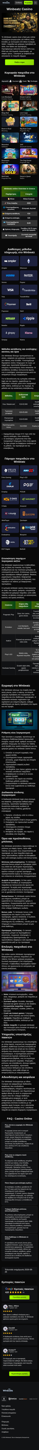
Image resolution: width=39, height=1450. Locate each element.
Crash (25, 81)
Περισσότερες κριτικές (20, 1373)
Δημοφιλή (5, 81)
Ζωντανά (15, 81)
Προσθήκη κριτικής (19, 1297)
